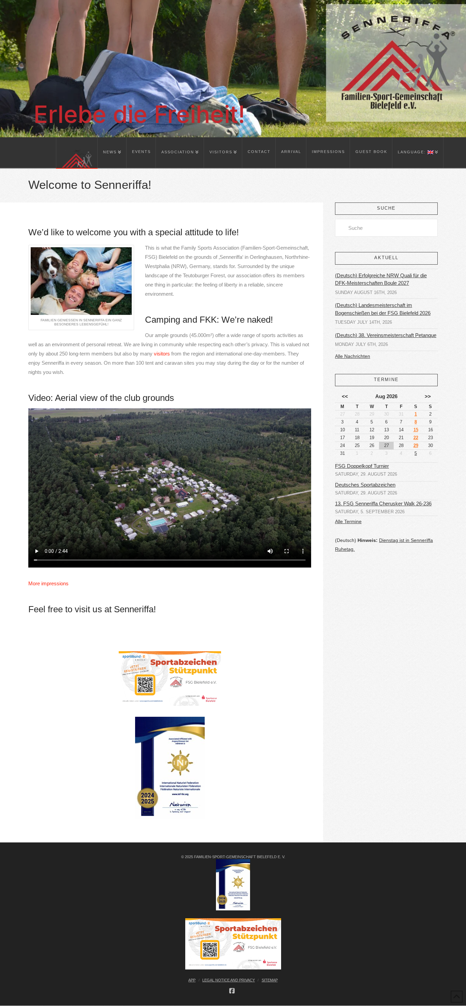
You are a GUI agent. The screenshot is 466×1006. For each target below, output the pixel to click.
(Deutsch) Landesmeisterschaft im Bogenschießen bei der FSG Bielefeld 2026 (383, 309)
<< (345, 396)
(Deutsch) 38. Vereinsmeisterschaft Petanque (385, 335)
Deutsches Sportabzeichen (365, 485)
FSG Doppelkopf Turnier (362, 466)
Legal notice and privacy (228, 980)
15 (415, 429)
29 (415, 445)
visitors (162, 354)
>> (428, 396)
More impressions (48, 583)
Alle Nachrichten (352, 356)
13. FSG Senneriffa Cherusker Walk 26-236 (383, 503)
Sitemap (270, 980)
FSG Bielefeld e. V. (55, 7)
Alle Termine (348, 521)
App (191, 980)
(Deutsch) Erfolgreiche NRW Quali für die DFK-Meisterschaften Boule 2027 (381, 279)
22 (415, 437)
